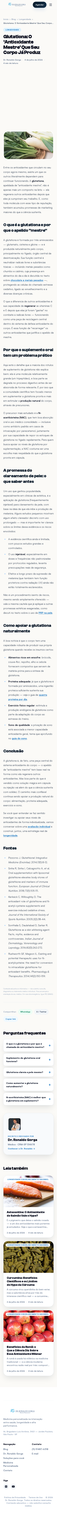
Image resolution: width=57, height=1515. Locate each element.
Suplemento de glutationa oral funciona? (28, 1060)
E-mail (35, 1453)
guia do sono (19, 738)
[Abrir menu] (51, 5)
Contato (7, 1470)
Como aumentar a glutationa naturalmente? (28, 1085)
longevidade (10, 835)
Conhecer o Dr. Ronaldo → (21, 1148)
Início (5, 19)
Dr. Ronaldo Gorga (13, 1453)
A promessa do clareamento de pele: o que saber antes (24, 476)
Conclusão (13, 751)
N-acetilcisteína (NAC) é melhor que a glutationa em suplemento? (28, 1099)
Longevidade (25, 19)
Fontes (9, 848)
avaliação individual (39, 826)
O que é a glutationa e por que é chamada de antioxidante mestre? (28, 1045)
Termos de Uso (35, 1497)
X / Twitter (41, 1012)
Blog (13, 19)
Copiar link (11, 1019)
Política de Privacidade (15, 1497)
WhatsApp (25, 1012)
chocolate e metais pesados (27, 280)
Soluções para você (13, 1458)
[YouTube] (13, 1486)
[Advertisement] (28, 98)
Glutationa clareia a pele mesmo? (28, 1072)
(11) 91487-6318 (40, 1449)
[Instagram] (6, 1486)
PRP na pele (45, 612)
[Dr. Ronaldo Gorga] (17, 4)
